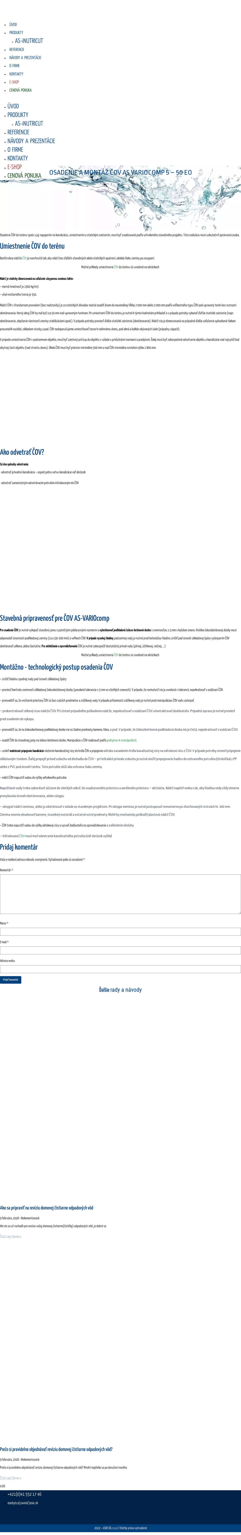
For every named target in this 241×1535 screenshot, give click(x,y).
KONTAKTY (16, 74)
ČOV (24, 258)
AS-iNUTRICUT (29, 41)
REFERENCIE (16, 50)
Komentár (6, 870)
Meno (4, 923)
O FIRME (14, 66)
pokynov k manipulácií (121, 740)
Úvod (13, 25)
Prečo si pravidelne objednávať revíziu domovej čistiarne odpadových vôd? (56, 1449)
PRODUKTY (16, 33)
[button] (96, 98)
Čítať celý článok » (10, 1237)
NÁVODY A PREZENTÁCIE (25, 58)
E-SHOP (14, 82)
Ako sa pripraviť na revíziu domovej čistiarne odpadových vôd (46, 1208)
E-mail (4, 942)
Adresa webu (7, 961)
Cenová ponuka (20, 90)
